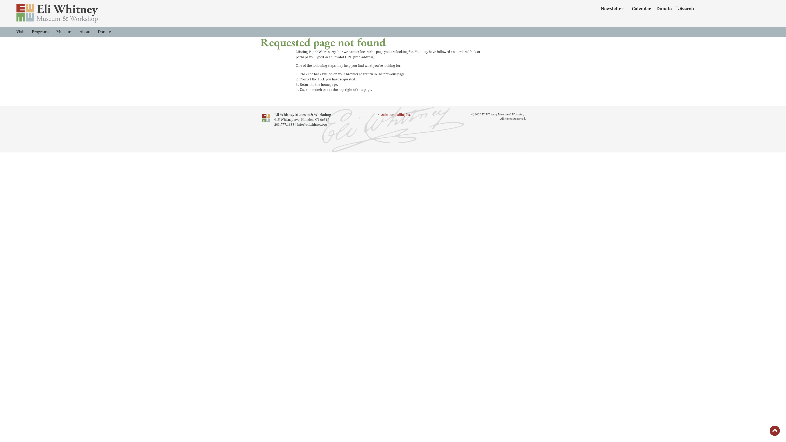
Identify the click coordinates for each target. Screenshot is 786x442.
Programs (40, 31)
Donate (664, 8)
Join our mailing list (396, 115)
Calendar (641, 8)
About (85, 31)
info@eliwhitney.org (312, 125)
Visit (20, 31)
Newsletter (612, 8)
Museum (64, 31)
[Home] (77, 13)
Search (687, 8)
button (775, 431)
